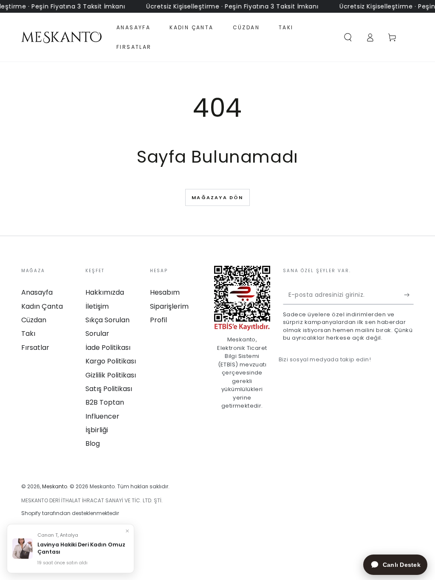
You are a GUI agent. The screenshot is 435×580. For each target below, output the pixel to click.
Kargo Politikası (110, 361)
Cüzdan (33, 320)
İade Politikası (107, 347)
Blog (92, 443)
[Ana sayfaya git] (61, 37)
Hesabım (165, 292)
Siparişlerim (169, 306)
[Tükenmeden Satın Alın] (409, 294)
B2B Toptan (104, 402)
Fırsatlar (35, 347)
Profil (158, 320)
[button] (348, 37)
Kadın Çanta (42, 306)
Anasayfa (37, 292)
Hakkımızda (104, 292)
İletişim (97, 306)
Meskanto (54, 486)
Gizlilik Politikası (110, 375)
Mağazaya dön (217, 197)
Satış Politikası (108, 389)
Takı (28, 333)
